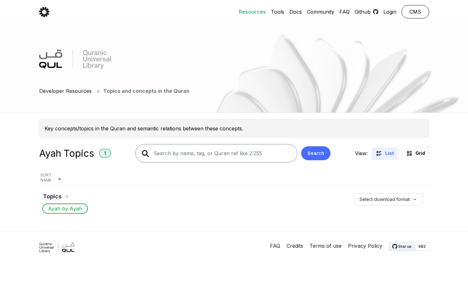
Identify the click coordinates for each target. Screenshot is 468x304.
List (389, 153)
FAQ (344, 12)
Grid (420, 153)
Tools (277, 12)
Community (320, 12)
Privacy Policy (365, 246)
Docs (295, 12)
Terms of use (325, 246)
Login (389, 12)
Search (316, 153)
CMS (415, 12)
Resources (252, 12)
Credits (295, 246)
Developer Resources (65, 91)
